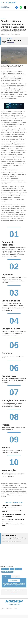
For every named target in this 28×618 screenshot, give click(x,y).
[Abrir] (1, 2)
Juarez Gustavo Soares (5, 7)
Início (2, 6)
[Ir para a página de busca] (3, 2)
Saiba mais (13, 593)
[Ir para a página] (11, 2)
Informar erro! (13, 580)
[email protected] (10, 42)
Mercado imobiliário (7, 571)
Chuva (11, 569)
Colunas (5, 6)
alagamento (5, 569)
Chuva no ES (18, 569)
